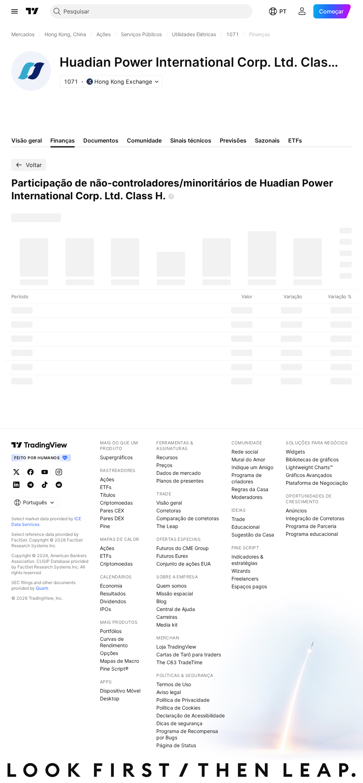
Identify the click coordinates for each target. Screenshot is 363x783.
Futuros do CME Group (182, 548)
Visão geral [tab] (26, 140)
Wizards (240, 571)
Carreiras (166, 617)
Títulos (107, 495)
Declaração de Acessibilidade (190, 715)
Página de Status (176, 745)
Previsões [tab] (233, 140)
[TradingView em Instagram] (59, 472)
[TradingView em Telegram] (30, 485)
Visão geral (169, 503)
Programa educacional (312, 534)
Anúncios (296, 510)
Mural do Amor (248, 459)
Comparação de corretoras (187, 518)
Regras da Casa (249, 489)
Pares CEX (112, 510)
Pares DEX (112, 518)
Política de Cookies (178, 708)
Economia (111, 586)
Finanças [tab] (62, 140)
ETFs (105, 487)
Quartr (42, 588)
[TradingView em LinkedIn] (16, 485)
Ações (107, 479)
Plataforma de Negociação (317, 483)
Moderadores (246, 497)
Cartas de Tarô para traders (188, 654)
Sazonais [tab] (267, 140)
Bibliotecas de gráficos (312, 459)
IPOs (105, 609)
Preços (164, 465)
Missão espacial (174, 593)
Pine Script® (114, 669)
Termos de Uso (173, 684)
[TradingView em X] (16, 472)
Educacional (245, 527)
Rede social (244, 452)
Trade (238, 519)
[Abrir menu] (14, 11)
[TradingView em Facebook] (30, 472)
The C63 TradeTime (179, 662)
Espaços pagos (249, 586)
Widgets (295, 452)
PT (282, 11)
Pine (105, 526)
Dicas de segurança (179, 723)
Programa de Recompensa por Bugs (187, 734)
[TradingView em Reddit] (59, 485)
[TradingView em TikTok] (45, 485)
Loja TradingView (176, 647)
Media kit (167, 625)
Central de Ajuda (175, 609)
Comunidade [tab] (144, 140)
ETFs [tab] (295, 140)
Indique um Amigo (252, 467)
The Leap (167, 526)
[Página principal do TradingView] (32, 11)
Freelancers (244, 579)
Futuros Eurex (172, 556)
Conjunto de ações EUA (183, 564)
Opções (109, 653)
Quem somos (171, 586)
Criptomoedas (116, 503)
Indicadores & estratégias (247, 560)
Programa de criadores (246, 478)
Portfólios (111, 631)
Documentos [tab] (100, 140)
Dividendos (113, 601)
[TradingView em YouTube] (45, 472)
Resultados (112, 593)
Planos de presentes (179, 481)
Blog (161, 601)
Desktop (109, 698)
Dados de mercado (178, 473)
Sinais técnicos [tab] (190, 140)
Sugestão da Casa (252, 535)
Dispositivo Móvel (120, 691)
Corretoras (168, 510)
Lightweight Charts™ (309, 467)
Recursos (167, 457)
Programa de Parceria (311, 526)
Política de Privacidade (183, 700)
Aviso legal (168, 692)
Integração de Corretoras (315, 518)
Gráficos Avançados (309, 475)
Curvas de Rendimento (114, 642)
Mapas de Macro (119, 661)
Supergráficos (116, 457)
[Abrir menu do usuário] (302, 11)
